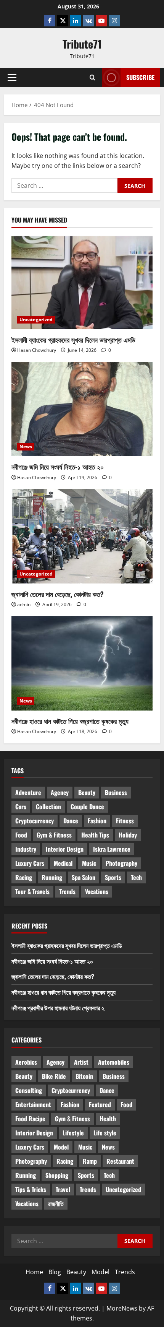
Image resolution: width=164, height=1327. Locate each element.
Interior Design (65, 849)
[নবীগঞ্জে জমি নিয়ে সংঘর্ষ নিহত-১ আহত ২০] (82, 409)
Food (21, 834)
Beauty (86, 792)
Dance (70, 820)
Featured (100, 1104)
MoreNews (121, 1308)
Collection (48, 806)
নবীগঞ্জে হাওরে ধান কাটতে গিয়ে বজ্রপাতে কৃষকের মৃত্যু (70, 721)
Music (89, 863)
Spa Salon (83, 877)
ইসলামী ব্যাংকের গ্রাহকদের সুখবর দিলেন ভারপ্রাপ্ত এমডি (73, 340)
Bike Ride (54, 1076)
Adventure (28, 792)
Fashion (97, 820)
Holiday (128, 834)
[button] (12, 78)
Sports (113, 877)
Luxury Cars (29, 863)
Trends (67, 891)
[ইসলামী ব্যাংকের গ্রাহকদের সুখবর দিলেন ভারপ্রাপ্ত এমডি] (82, 282)
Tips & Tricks (30, 1189)
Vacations (96, 891)
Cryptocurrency (34, 820)
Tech (136, 877)
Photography (121, 863)
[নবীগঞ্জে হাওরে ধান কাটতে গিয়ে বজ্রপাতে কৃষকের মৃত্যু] (82, 663)
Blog (54, 1272)
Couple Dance (87, 806)
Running (52, 877)
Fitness (125, 820)
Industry (25, 849)
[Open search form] (92, 77)
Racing (23, 877)
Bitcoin (84, 1076)
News (25, 446)
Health (108, 1118)
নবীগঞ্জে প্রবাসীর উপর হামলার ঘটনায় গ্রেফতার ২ (58, 1007)
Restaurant (120, 1161)
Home (34, 1272)
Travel (63, 1189)
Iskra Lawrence (111, 849)
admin (24, 604)
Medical (63, 863)
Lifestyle (73, 1132)
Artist (81, 1062)
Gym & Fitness (54, 834)
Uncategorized (36, 319)
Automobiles (113, 1062)
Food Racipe (30, 1118)
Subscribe (140, 77)
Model (61, 1146)
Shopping (56, 1175)
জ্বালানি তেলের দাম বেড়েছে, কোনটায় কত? (57, 594)
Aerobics (26, 1062)
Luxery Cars (29, 1146)
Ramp (90, 1161)
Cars (20, 806)
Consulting (28, 1090)
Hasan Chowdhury (36, 350)
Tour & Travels (32, 891)
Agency (60, 792)
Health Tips (95, 834)
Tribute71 (82, 44)
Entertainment (33, 1104)
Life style (104, 1132)
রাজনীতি (56, 1203)
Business (116, 792)
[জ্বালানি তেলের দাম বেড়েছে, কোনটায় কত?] (82, 536)
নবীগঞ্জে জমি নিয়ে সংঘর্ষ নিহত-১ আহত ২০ (57, 467)
